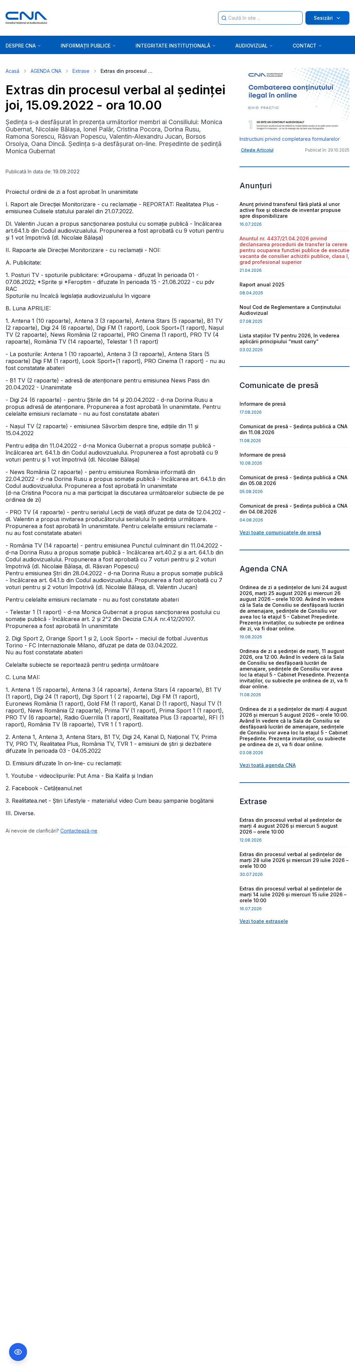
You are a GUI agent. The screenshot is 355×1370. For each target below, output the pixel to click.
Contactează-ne (78, 831)
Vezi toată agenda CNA (268, 765)
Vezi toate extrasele (264, 921)
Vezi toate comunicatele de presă (280, 532)
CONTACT (305, 46)
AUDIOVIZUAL (251, 46)
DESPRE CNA (21, 46)
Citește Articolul (257, 150)
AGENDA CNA (46, 71)
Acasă (12, 71)
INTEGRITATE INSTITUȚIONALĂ (173, 46)
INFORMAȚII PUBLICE (86, 46)
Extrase (80, 71)
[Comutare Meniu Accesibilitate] (18, 1352)
